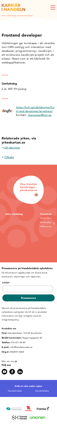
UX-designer (12, 147)
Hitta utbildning (14, 214)
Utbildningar (11, 16)
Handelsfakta (42, 390)
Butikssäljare (46, 222)
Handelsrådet (15, 390)
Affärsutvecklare (48, 226)
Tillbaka (9, 157)
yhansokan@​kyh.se (39, 115)
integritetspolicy (10, 319)
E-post (6, 282)
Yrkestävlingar (48, 214)
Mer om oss (8, 361)
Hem (3, 16)
